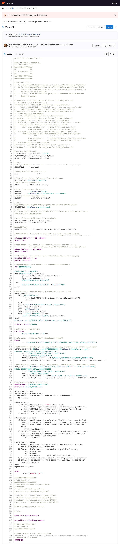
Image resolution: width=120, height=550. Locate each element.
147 (10, 382)
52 (11, 171)
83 (11, 240)
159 (10, 409)
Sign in (114, 3)
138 (10, 362)
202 (10, 504)
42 (11, 149)
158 (10, 407)
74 (11, 220)
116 (10, 314)
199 (10, 498)
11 (11, 80)
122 (10, 327)
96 (11, 269)
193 (10, 485)
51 (11, 169)
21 (11, 103)
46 (11, 158)
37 (11, 138)
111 (10, 302)
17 (11, 94)
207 (10, 516)
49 (11, 165)
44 (11, 154)
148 (10, 385)
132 (10, 349)
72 (11, 216)
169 (10, 431)
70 (11, 211)
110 (10, 300)
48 (11, 163)
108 (10, 296)
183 (10, 462)
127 (10, 338)
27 (11, 116)
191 (10, 480)
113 (10, 307)
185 (10, 467)
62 (11, 194)
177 (10, 449)
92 (11, 260)
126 (10, 336)
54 (11, 176)
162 (10, 416)
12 (11, 83)
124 (10, 331)
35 (11, 134)
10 (11, 78)
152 (10, 393)
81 (11, 236)
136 (10, 358)
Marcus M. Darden (15, 47)
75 (11, 223)
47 (11, 160)
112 (10, 305)
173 (10, 440)
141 (10, 369)
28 (11, 118)
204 (10, 509)
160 (10, 411)
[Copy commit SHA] (105, 45)
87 (11, 249)
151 (10, 391)
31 (11, 125)
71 (11, 214)
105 (10, 289)
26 (11, 114)
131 (10, 347)
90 (11, 256)
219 (10, 542)
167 (10, 427)
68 (11, 207)
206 (10, 513)
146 (10, 380)
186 (10, 469)
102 (10, 282)
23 (11, 107)
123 (10, 329)
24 (11, 109)
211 (10, 524)
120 (10, 322)
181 (10, 458)
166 (10, 425)
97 (11, 271)
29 (11, 120)
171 (10, 436)
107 (10, 294)
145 (10, 378)
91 (11, 258)
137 (10, 360)
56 (11, 180)
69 (11, 209)
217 (10, 538)
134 (10, 354)
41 (11, 147)
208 (10, 518)
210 (10, 522)
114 (10, 309)
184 (10, 465)
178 (10, 451)
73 (11, 218)
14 (11, 87)
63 (11, 196)
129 (10, 342)
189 (10, 476)
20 (11, 100)
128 (10, 340)
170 (10, 433)
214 (10, 531)
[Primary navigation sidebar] (3, 8)
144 (10, 376)
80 (11, 234)
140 (10, 367)
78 (11, 229)
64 (11, 198)
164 (10, 420)
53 (11, 174)
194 (10, 487)
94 (11, 265)
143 (10, 373)
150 (10, 389)
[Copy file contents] (106, 54)
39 (11, 143)
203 (10, 507)
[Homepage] (3, 3)
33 (11, 129)
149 (10, 387)
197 (10, 493)
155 (10, 400)
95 (11, 267)
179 (10, 453)
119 (10, 320)
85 (11, 245)
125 (10, 334)
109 (10, 298)
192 (10, 482)
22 (11, 105)
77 (11, 227)
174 (10, 442)
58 (11, 185)
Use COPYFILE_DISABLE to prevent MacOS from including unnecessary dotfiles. (41, 44)
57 (11, 183)
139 (10, 365)
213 (10, 529)
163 (10, 418)
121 (10, 325)
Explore (10, 3)
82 (11, 238)
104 (10, 287)
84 (11, 243)
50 (11, 167)
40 (11, 145)
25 (11, 112)
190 (10, 478)
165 (10, 422)
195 (10, 489)
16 (11, 92)
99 (11, 276)
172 (10, 438)
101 (10, 280)
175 (10, 445)
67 (11, 205)
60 (11, 189)
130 (10, 345)
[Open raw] (110, 54)
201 (10, 502)
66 (11, 203)
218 (10, 540)
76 (11, 225)
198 (10, 496)
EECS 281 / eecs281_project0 (30, 34)
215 (10, 533)
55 (11, 178)
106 (10, 291)
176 (10, 447)
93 (11, 262)
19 (11, 98)
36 (11, 136)
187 (10, 471)
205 (10, 511)
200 (10, 500)
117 (10, 316)
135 (10, 356)
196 (10, 491)
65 (11, 200)
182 (10, 460)
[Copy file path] (16, 54)
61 (11, 191)
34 (11, 132)
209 (10, 520)
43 (11, 151)
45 (11, 156)
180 (10, 456)
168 (10, 429)
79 (11, 231)
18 (11, 96)
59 (11, 187)
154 (10, 398)
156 (10, 402)
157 (10, 405)
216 (10, 536)
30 (11, 123)
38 (11, 140)
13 (11, 85)
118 (10, 318)
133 (10, 351)
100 (10, 278)
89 (11, 254)
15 (11, 89)
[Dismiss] (115, 15)
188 (10, 473)
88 (11, 251)
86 (11, 247)
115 (10, 311)
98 (11, 274)
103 (10, 285)
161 (10, 413)
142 (10, 371)
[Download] (114, 54)
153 (10, 396)
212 (10, 527)
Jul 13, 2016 (32, 47)
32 (11, 127)
